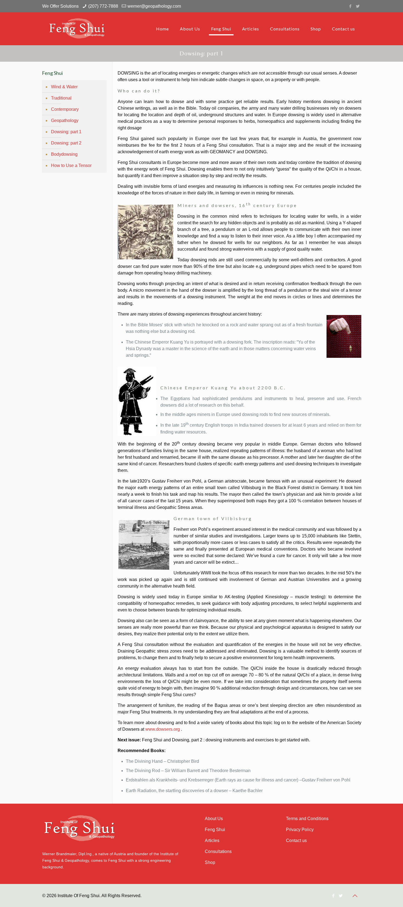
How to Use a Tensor (71, 165)
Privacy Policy (300, 829)
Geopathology (64, 120)
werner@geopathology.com (154, 6)
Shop (210, 862)
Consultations (218, 851)
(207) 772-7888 (103, 6)
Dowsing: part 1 (66, 131)
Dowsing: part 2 (66, 143)
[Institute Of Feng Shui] (78, 28)
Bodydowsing (64, 154)
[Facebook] (350, 6)
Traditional (61, 98)
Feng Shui (215, 829)
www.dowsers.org (162, 729)
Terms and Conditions (307, 818)
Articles (212, 840)
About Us (214, 818)
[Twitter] (358, 6)
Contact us (296, 840)
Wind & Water (64, 86)
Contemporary (65, 109)
